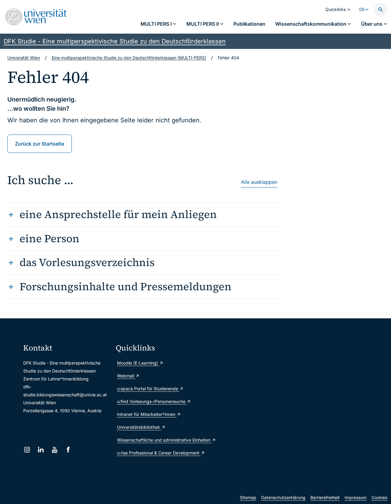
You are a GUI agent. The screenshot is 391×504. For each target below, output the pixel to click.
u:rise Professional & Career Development (159, 452)
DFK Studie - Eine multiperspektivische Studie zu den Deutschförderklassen (115, 41)
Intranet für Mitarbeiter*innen (147, 414)
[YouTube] (54, 449)
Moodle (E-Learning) (138, 362)
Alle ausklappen (259, 182)
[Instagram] (27, 449)
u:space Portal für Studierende (148, 388)
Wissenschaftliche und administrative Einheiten (159, 440)
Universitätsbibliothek (139, 427)
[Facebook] (68, 449)
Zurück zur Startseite (39, 144)
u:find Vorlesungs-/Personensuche (152, 401)
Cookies (379, 497)
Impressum (356, 497)
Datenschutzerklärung (283, 497)
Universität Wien (23, 57)
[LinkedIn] (41, 449)
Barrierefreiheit (325, 497)
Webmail (126, 375)
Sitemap (248, 497)
